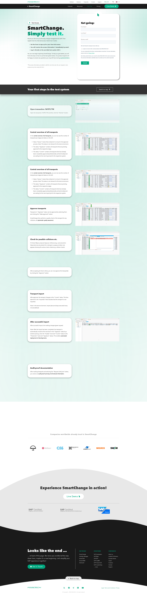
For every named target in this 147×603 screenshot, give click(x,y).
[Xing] (73, 588)
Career (110, 560)
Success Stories (112, 558)
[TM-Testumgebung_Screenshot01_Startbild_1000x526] (97, 110)
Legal (102, 588)
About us (110, 554)
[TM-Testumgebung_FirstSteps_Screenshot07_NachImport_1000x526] (97, 329)
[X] (64, 588)
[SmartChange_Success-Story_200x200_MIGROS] (35, 448)
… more (96, 567)
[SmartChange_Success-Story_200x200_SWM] (49, 448)
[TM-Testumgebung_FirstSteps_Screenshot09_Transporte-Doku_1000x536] (97, 382)
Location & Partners (113, 556)
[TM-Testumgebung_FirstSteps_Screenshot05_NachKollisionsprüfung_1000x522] (97, 272)
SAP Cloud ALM (98, 562)
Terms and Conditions (110, 588)
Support (110, 567)
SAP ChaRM (97, 560)
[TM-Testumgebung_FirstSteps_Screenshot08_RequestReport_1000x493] (97, 358)
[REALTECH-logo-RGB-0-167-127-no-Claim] (33, 1)
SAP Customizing (98, 565)
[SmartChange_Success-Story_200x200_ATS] (62, 448)
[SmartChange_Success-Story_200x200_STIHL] (116, 448)
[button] (74, 1)
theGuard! (81, 562)
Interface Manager (83, 556)
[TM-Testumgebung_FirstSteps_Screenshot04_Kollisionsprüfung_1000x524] (97, 243)
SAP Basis (96, 556)
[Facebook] (69, 588)
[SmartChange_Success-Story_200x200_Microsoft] (103, 448)
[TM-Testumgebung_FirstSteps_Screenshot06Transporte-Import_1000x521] (97, 300)
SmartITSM (82, 558)
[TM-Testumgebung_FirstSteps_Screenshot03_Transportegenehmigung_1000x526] (97, 214)
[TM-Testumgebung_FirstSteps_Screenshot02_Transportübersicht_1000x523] (97, 143)
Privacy (117, 588)
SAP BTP (96, 558)
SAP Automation (98, 554)
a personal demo (64, 58)
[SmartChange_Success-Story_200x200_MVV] (76, 448)
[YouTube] (83, 588)
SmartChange (82, 554)
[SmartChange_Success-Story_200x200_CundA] (89, 448)
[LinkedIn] (78, 588)
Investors (110, 562)
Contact (110, 565)
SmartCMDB (82, 560)
